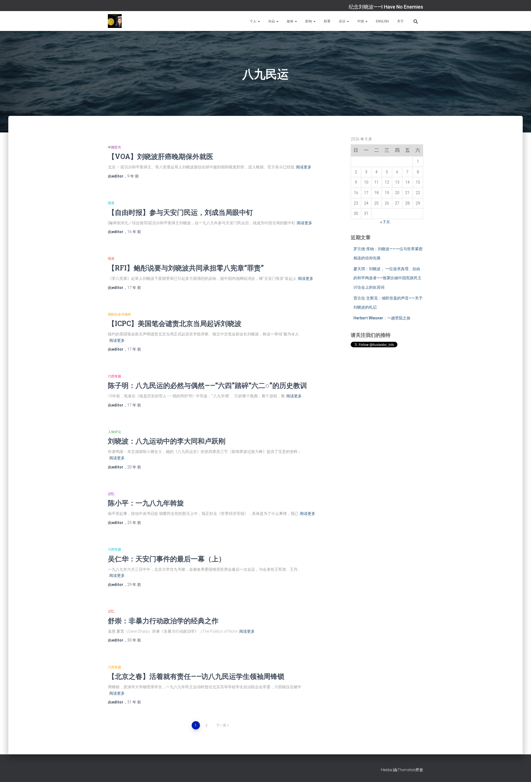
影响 (309, 21)
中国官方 (114, 147)
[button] (258, 21)
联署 (327, 21)
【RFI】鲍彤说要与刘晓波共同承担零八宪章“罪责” (186, 267)
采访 (342, 21)
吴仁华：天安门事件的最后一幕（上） (166, 558)
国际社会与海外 (119, 314)
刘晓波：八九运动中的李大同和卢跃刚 (166, 440)
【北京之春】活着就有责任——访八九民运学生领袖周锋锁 (196, 676)
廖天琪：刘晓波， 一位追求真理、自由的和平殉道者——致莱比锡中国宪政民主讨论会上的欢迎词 (387, 278)
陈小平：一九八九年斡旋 (146, 502)
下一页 (221, 725)
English (382, 21)
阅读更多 (303, 167)
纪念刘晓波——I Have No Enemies (386, 7)
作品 (272, 21)
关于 (400, 21)
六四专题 (114, 376)
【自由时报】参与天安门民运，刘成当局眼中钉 (180, 212)
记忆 (111, 494)
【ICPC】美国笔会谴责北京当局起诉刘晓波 (174, 323)
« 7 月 (385, 222)
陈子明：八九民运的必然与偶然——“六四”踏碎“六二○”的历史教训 (207, 385)
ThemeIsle (406, 770)
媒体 (290, 21)
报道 (111, 203)
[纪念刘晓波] (115, 21)
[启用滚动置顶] (520, 771)
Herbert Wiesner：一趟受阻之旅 (381, 318)
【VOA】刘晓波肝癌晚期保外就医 (160, 156)
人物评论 (114, 432)
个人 (253, 21)
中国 (361, 21)
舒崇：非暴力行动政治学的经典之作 (163, 620)
